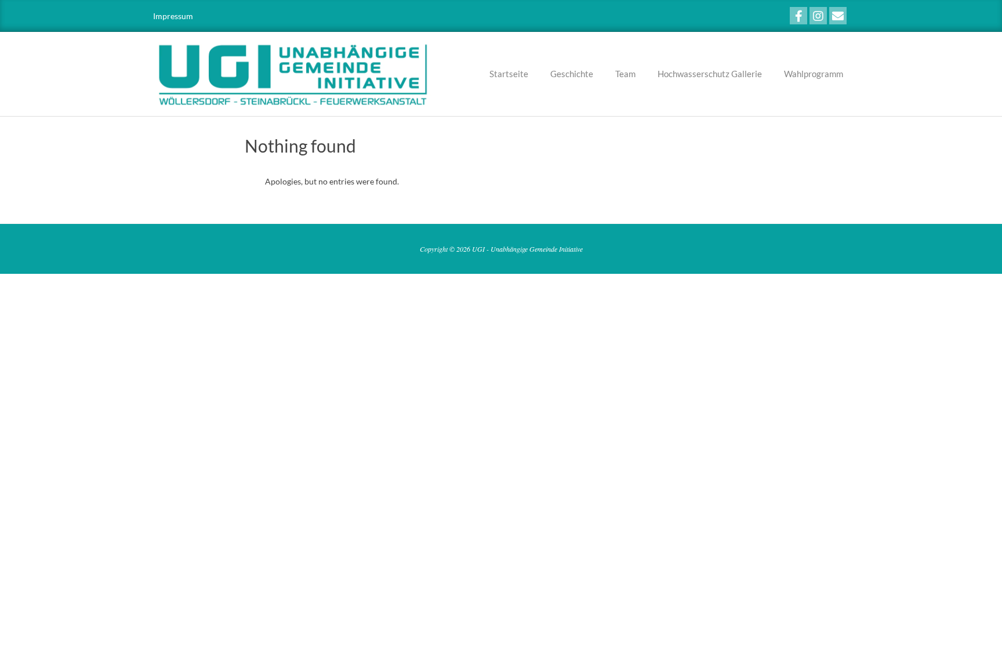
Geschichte (571, 73)
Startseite (508, 73)
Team (625, 73)
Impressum (173, 16)
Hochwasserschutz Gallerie (710, 73)
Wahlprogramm (813, 73)
